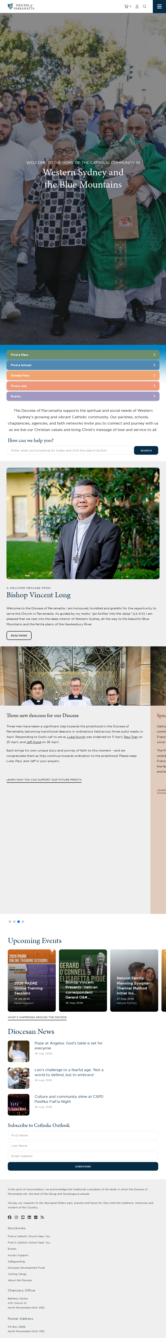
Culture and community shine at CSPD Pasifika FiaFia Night (69, 1098)
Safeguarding (16, 1261)
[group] (32, 980)
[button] (10, 921)
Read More (19, 635)
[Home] (47, 6)
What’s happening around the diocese (37, 1017)
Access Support (18, 1255)
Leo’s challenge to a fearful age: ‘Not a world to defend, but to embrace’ (69, 1072)
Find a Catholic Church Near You (29, 1236)
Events (12, 1248)
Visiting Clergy (17, 1274)
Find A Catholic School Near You (29, 1242)
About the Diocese (20, 1280)
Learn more (15, 790)
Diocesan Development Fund (26, 1267)
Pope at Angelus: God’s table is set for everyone (69, 1045)
